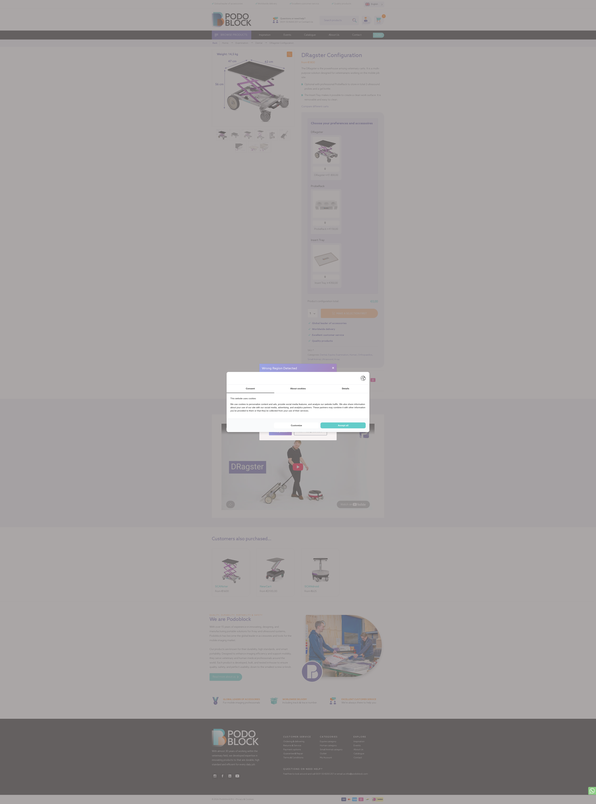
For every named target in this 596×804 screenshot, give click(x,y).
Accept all (343, 425)
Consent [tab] (250, 388)
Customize (296, 425)
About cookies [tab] (298, 388)
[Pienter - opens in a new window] (363, 378)
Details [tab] (345, 388)
